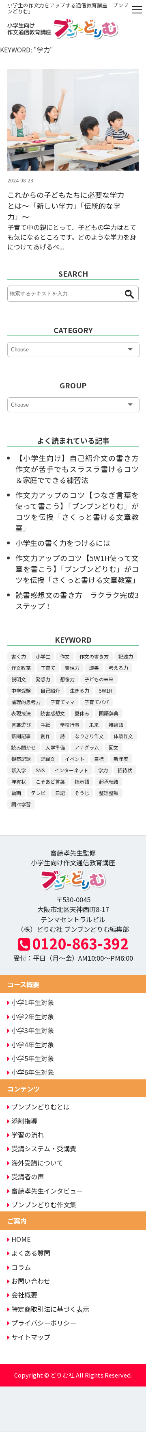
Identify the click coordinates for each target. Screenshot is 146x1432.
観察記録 (21, 758)
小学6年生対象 (32, 1072)
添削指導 (24, 1121)
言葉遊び (21, 724)
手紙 (45, 724)
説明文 (18, 679)
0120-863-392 (80, 943)
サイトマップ (30, 1337)
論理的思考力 (26, 701)
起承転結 (108, 781)
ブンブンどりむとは (40, 1106)
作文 (65, 656)
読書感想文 (53, 713)
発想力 (43, 679)
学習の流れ (27, 1135)
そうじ (82, 792)
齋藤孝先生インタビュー (47, 1191)
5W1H (105, 690)
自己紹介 (50, 690)
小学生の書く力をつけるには (62, 542)
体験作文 (123, 735)
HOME (21, 1239)
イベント (74, 758)
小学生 (43, 656)
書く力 (18, 656)
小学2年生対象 (32, 1016)
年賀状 (18, 781)
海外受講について (37, 1163)
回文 (113, 747)
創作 (45, 735)
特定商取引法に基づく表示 (50, 1309)
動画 (16, 792)
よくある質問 (30, 1253)
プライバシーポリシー (43, 1323)
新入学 (18, 770)
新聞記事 (21, 735)
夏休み (82, 713)
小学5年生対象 (32, 1058)
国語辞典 (108, 713)
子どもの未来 (99, 679)
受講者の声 (27, 1176)
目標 (99, 758)
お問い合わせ (30, 1281)
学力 (103, 770)
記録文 (48, 758)
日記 (60, 792)
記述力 (125, 656)
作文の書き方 (94, 656)
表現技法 (21, 713)
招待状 (125, 770)
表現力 (72, 667)
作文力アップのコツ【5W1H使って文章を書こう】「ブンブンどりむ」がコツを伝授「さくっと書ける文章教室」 (77, 568)
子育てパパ (96, 701)
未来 (94, 724)
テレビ (38, 792)
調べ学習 (21, 804)
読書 (94, 667)
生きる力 (79, 690)
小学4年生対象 (32, 1044)
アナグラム (87, 747)
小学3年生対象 (32, 1030)
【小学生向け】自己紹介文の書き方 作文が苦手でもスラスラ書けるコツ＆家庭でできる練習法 (80, 469)
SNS (40, 770)
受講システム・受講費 (43, 1148)
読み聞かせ (23, 747)
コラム (21, 1267)
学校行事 (69, 724)
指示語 (82, 781)
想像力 (67, 679)
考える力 (118, 667)
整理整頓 (108, 792)
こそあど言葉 (50, 781)
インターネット (71, 770)
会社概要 (24, 1295)
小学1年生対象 (32, 1002)
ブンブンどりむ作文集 (43, 1204)
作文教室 (21, 667)
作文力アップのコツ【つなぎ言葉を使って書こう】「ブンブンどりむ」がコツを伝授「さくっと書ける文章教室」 (77, 511)
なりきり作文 (89, 735)
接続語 (116, 724)
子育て (48, 667)
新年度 (121, 758)
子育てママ (62, 701)
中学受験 (21, 690)
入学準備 (55, 747)
